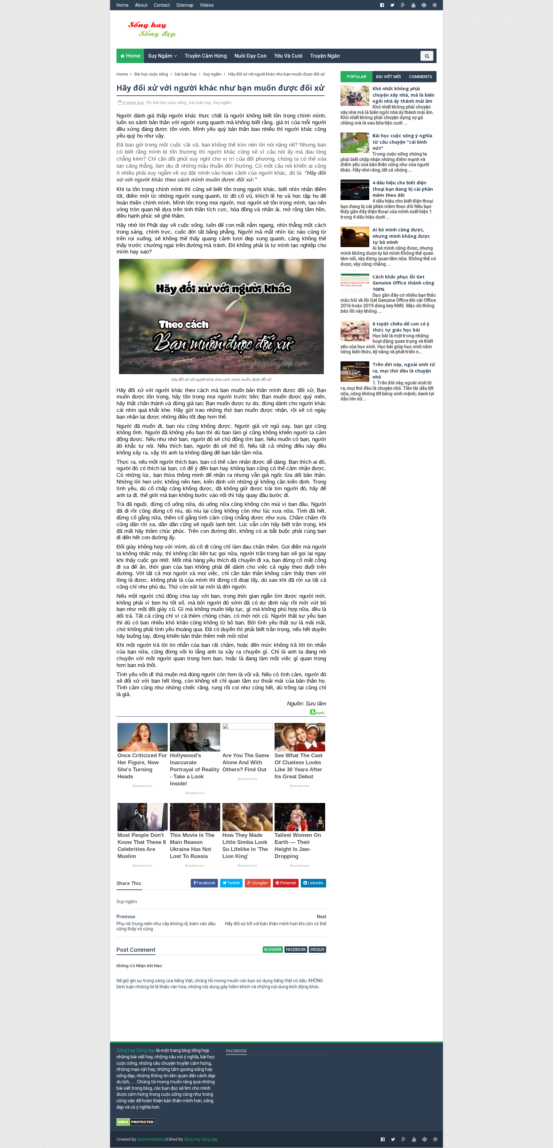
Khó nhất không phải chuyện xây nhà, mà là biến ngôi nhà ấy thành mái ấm (403, 94)
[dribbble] (435, 5)
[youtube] (413, 5)
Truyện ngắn (325, 56)
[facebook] (382, 5)
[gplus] (403, 5)
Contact (162, 5)
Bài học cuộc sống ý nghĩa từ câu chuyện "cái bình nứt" (402, 141)
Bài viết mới (388, 76)
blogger (272, 949)
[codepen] (424, 5)
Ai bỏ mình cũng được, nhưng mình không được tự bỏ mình (401, 236)
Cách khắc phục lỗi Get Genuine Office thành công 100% (403, 283)
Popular (356, 76)
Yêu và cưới (288, 56)
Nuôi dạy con (251, 56)
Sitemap (185, 5)
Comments (420, 76)
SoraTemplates (150, 1139)
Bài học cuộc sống (170, 102)
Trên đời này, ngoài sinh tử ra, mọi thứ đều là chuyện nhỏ (404, 370)
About (141, 5)
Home (122, 5)
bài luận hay (200, 102)
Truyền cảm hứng (206, 56)
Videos (207, 5)
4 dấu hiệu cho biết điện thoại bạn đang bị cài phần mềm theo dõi (403, 189)
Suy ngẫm (160, 56)
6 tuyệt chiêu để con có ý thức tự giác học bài (401, 327)
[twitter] (392, 5)
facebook (296, 949)
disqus (317, 949)
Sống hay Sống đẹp (135, 1050)
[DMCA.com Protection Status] (135, 1124)
